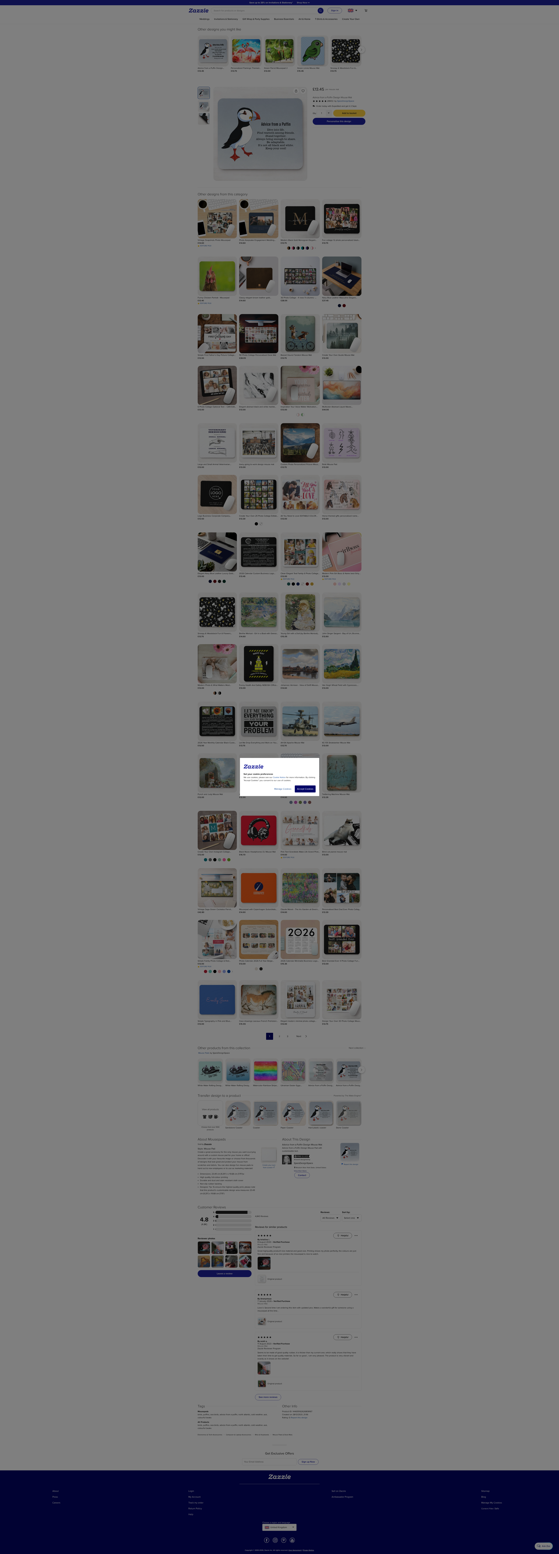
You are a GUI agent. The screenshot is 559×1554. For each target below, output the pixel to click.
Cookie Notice (279, 777)
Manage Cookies (282, 788)
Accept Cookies (305, 788)
